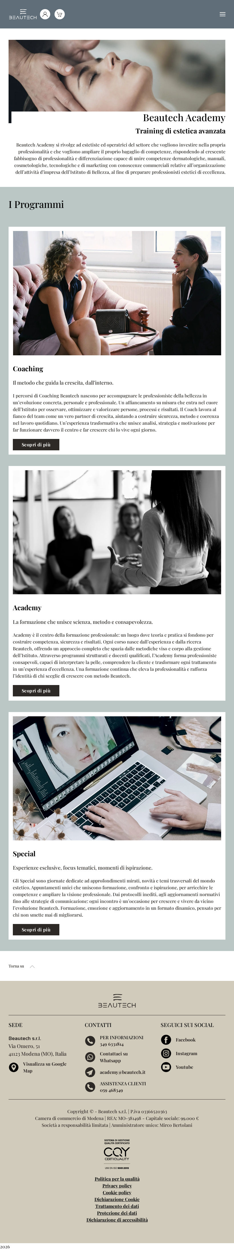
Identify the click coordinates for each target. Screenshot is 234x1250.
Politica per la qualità (117, 1179)
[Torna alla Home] (23, 14)
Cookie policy (117, 1192)
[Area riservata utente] (45, 14)
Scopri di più (36, 444)
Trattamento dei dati (117, 1206)
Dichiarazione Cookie (117, 1199)
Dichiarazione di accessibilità (117, 1220)
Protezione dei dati (117, 1213)
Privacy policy (117, 1186)
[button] (222, 14)
